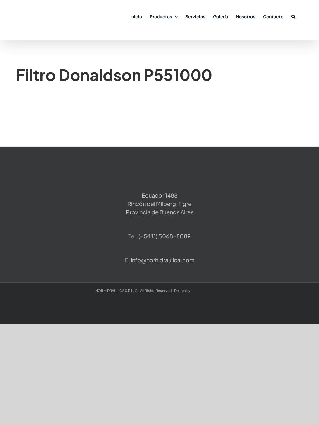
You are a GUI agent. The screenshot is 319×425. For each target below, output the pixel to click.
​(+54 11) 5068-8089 (164, 236)
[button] (293, 16)
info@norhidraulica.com (162, 260)
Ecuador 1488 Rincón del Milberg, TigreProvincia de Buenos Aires (159, 204)
